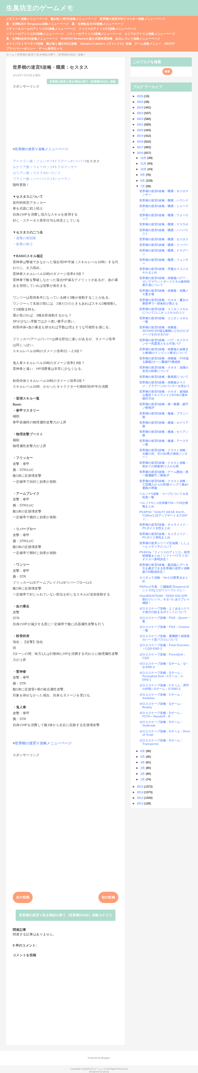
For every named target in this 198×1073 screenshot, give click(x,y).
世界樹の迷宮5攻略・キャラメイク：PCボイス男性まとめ (164, 535)
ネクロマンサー (65, 167)
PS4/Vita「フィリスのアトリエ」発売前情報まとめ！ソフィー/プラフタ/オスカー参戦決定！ (164, 555)
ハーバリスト (43, 179)
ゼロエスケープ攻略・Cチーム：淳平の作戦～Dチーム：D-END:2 (164, 687)
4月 (143, 762)
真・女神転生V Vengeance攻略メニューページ (37, 23)
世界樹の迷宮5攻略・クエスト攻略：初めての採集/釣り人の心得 (164, 464)
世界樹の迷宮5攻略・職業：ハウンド (164, 200)
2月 (143, 773)
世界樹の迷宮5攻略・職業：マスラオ (164, 224)
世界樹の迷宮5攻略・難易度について (164, 376)
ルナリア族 (21, 167)
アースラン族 (23, 161)
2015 (140, 786)
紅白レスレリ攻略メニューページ (138, 38)
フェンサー (44, 161)
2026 (140, 96)
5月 (143, 756)
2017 (140, 147)
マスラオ (39, 173)
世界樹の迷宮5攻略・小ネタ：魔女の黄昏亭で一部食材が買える (164, 301)
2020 (140, 130)
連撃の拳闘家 (26, 238)
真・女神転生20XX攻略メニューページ (32, 38)
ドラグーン (62, 161)
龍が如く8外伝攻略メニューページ (74, 18)
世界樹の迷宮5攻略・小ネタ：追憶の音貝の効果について (164, 369)
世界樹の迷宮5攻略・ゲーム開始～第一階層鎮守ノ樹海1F (164, 473)
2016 (140, 152)
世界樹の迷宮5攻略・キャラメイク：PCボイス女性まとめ (164, 526)
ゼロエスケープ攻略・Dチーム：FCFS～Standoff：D (161, 714)
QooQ (106, 1071)
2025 (140, 101)
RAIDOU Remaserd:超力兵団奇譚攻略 (87, 38)
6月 (143, 751)
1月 (143, 779)
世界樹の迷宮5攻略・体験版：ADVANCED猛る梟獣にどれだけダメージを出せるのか (164, 331)
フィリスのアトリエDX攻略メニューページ (107, 28)
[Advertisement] (65, 116)
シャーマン (62, 179)
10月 (143, 169)
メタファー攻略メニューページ (27, 18)
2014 (140, 792)
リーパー (78, 161)
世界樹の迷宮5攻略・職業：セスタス (164, 239)
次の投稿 (22, 897)
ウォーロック (43, 167)
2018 (140, 141)
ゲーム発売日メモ (50, 48)
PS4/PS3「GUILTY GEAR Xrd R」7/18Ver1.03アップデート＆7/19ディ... (163, 515)
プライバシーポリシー (21, 48)
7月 (143, 186)
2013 (140, 797)
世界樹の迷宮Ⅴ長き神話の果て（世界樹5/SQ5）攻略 (83, 81)
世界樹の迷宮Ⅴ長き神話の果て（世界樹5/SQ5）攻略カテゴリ (65, 915)
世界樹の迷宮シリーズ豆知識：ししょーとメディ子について (164, 544)
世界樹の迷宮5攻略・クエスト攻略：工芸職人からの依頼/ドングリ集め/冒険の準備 (164, 484)
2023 (140, 113)
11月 (143, 163)
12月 (143, 157)
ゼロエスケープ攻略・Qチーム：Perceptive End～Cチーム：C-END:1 (161, 676)
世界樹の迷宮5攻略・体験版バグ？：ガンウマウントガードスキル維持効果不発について (164, 281)
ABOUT (169, 43)
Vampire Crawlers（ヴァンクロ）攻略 (106, 43)
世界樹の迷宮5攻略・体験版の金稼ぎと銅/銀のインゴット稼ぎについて (164, 351)
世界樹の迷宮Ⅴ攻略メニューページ (41, 149)
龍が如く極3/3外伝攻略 (61, 43)
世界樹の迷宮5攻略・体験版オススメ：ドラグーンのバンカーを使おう (164, 384)
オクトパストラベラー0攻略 (24, 43)
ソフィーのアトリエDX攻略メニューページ (35, 33)
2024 (140, 107)
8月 (143, 180)
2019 (140, 135)
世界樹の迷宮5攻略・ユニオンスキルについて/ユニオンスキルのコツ (164, 310)
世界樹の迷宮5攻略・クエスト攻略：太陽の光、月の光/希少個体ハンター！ (164, 453)
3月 (143, 768)
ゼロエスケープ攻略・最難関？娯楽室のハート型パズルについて (164, 637)
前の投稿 (108, 897)
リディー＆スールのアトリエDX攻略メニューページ (41, 28)
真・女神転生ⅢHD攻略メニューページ (98, 23)
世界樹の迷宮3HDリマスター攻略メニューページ (132, 18)
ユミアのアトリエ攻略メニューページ (150, 33)
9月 (143, 174)
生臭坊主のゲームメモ (39, 7)
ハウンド (54, 173)
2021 (140, 124)
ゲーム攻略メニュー (148, 43)
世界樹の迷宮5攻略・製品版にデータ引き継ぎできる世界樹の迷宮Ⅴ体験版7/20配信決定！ (164, 568)
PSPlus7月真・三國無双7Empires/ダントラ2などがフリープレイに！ (164, 588)
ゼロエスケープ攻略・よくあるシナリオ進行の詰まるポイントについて (164, 610)
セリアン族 (21, 173)
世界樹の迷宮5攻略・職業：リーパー (164, 244)
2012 (140, 803)
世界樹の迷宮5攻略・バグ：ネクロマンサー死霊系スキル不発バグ (164, 341)
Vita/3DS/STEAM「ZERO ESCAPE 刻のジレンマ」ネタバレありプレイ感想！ (164, 599)
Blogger (105, 1058)
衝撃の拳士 (24, 244)
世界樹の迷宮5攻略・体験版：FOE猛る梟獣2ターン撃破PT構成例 (164, 360)
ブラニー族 (21, 179)
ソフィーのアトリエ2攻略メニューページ (94, 33)
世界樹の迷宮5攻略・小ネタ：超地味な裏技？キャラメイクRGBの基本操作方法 (164, 395)
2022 (140, 118)
